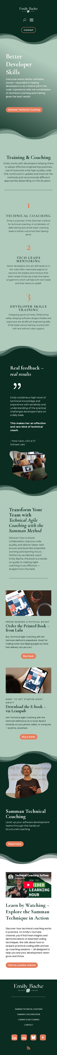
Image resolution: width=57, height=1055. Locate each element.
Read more (14, 844)
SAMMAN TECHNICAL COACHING (29, 1009)
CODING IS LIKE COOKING (28, 1019)
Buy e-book (28, 736)
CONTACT (28, 1025)
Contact (28, 30)
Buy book (28, 656)
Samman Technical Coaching (24, 109)
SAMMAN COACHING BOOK (28, 1014)
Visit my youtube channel (22, 965)
